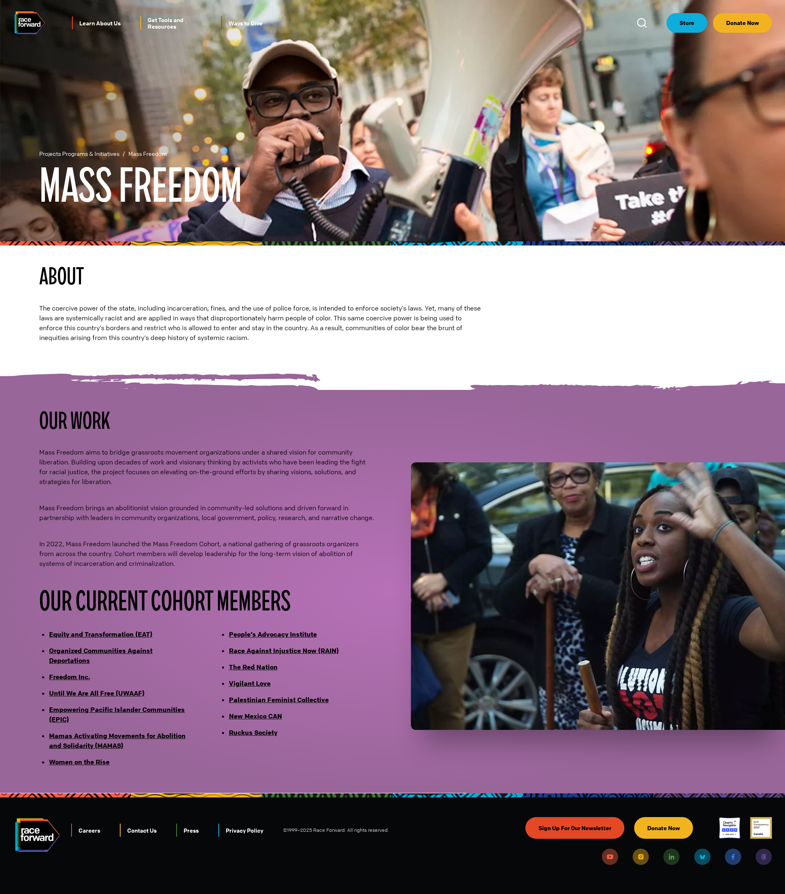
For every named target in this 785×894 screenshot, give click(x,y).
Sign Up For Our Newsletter (574, 828)
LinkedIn (671, 857)
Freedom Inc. (69, 677)
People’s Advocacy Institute (273, 634)
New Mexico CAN (255, 716)
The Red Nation (253, 667)
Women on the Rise (79, 762)
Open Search (643, 23)
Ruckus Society (253, 732)
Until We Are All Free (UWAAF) (97, 693)
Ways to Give (245, 23)
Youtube (610, 857)
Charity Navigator (729, 828)
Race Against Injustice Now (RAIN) (284, 650)
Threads (764, 857)
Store (687, 23)
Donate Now (742, 23)
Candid (761, 828)
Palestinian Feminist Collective (279, 700)
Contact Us (142, 830)
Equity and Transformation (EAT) (101, 634)
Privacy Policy (244, 830)
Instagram (640, 857)
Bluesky (702, 857)
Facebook (733, 857)
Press (191, 830)
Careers (89, 830)
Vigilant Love (250, 683)
